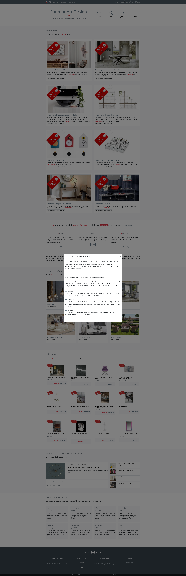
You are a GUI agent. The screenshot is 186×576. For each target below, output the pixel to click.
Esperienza (71, 299)
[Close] (120, 256)
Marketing (71, 310)
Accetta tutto (69, 272)
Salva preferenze (116, 319)
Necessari (70, 291)
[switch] (66, 299)
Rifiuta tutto (76, 272)
